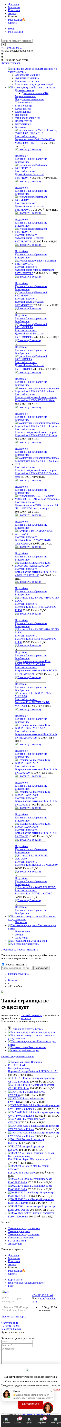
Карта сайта (15, 1279)
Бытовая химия (37, 1047)
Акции (12, 13)
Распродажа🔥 (16, 19)
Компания (14, 10)
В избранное (22, 161)
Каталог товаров (11, 63)
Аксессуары (32, 1050)
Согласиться (30, 1404)
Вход (11, 28)
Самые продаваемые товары (17, 1056)
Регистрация (15, 31)
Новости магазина (16, 964)
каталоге (26, 1018)
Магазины (14, 7)
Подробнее (21, 155)
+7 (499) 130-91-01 (12, 47)
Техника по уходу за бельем (27, 1028)
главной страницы (31, 1015)
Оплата (12, 22)
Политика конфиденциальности (26, 1282)
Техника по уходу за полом (23, 1234)
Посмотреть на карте (14, 1316)
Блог (11, 1285)
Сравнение (40, 158)
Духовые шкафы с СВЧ (35, 93)
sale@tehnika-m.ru (11, 1329)
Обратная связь (10, 1322)
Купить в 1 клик (24, 158)
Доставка (13, 4)
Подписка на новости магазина (19, 949)
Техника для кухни (44, 1032)
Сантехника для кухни (21, 1237)
